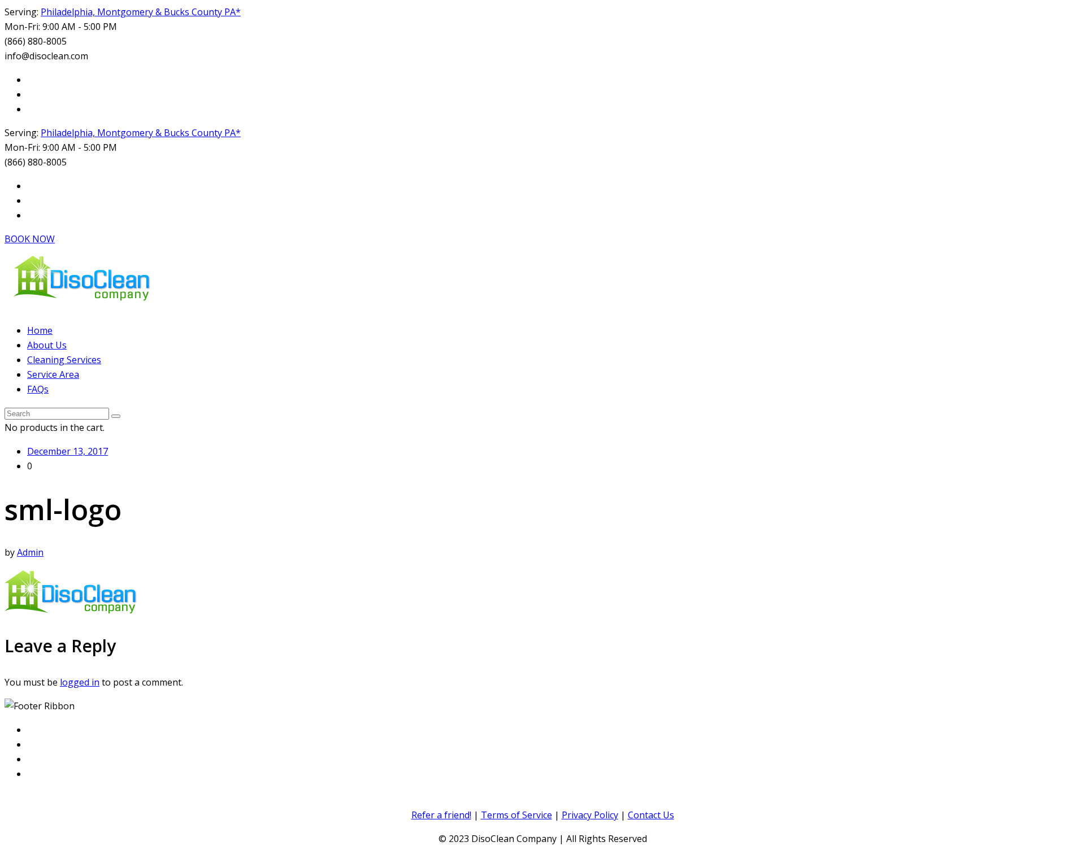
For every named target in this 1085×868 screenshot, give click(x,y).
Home (40, 330)
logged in (79, 682)
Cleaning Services (64, 360)
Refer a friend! (441, 815)
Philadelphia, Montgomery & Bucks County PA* (141, 12)
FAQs (38, 389)
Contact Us (651, 815)
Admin (30, 552)
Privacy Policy (590, 815)
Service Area (53, 374)
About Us (47, 345)
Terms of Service (516, 815)
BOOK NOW (30, 239)
